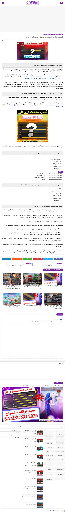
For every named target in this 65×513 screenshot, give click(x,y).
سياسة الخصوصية (15, 435)
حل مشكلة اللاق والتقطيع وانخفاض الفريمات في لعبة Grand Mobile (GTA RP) (33, 287)
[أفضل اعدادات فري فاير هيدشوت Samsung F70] (53, 279)
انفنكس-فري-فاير (60, 451)
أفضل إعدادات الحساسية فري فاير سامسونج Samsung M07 (48, 177)
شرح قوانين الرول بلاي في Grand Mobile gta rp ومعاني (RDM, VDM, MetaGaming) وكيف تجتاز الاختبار (13, 287)
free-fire (49, 473)
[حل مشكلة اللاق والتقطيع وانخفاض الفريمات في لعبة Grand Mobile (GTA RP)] (32, 279)
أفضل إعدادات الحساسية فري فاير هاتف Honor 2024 (39, 78)
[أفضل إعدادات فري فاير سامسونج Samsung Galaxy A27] (32, 299)
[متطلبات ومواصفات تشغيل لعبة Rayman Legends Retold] (12, 299)
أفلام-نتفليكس (49, 443)
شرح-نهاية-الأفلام (60, 459)
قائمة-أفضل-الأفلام (60, 464)
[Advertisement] (32, 20)
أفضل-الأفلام (60, 435)
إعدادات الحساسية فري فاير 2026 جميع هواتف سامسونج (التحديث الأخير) (43, 386)
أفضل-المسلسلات (60, 439)
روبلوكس (60, 455)
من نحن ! (17, 432)
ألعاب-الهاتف (60, 447)
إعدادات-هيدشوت (48, 34)
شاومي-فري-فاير (49, 455)
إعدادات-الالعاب (58, 34)
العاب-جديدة (49, 447)
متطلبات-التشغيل (49, 469)
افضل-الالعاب (49, 435)
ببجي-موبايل (49, 451)
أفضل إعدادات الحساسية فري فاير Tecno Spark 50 (50, 173)
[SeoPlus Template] (64, 511)
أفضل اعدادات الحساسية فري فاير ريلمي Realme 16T (49, 175)
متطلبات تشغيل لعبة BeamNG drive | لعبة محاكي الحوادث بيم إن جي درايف (30, 464)
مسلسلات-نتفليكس (60, 474)
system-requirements (49, 479)
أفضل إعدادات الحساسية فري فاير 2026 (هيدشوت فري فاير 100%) (29, 432)
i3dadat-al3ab (60, 478)
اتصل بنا (17, 437)
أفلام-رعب (49, 438)
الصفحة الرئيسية (15, 430)
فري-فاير (49, 459)
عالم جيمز (49, 510)
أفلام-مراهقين (60, 443)
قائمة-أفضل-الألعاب (49, 464)
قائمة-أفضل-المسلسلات (60, 469)
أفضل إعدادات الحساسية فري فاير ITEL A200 (51, 179)
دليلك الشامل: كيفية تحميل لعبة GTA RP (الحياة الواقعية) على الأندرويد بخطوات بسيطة (53, 307)
